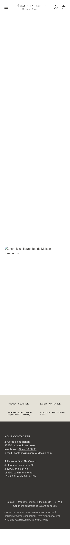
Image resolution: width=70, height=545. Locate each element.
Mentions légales (26, 502)
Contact (10, 502)
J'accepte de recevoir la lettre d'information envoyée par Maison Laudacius (36, 378)
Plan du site (45, 502)
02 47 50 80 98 (27, 449)
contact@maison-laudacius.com (33, 452)
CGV (57, 502)
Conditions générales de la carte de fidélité (35, 506)
